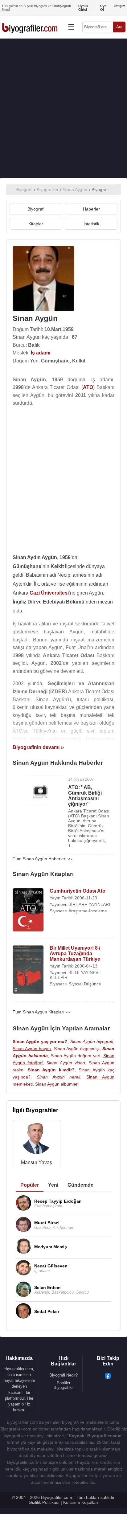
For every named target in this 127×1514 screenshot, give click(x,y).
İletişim (119, 6)
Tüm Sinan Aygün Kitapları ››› (41, 1011)
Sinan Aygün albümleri (57, 1084)
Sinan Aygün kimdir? (51, 1069)
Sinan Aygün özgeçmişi (77, 1048)
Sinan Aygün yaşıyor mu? (40, 1041)
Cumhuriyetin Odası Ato (77, 891)
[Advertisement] (63, 108)
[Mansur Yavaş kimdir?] (36, 1140)
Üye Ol (103, 7)
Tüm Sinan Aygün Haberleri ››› (42, 858)
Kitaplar (35, 223)
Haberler (91, 209)
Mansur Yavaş (36, 1162)
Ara (119, 27)
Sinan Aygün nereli (58, 1076)
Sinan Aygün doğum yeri (75, 1055)
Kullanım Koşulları (80, 1502)
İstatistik (91, 223)
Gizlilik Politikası (44, 1502)
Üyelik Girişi (83, 7)
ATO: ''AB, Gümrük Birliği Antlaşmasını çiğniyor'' (85, 796)
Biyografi (35, 209)
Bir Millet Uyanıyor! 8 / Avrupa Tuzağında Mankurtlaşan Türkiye (75, 953)
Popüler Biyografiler (64, 1385)
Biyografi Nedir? (63, 1375)
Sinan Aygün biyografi (91, 1041)
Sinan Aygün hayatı (32, 1048)
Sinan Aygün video (65, 1062)
